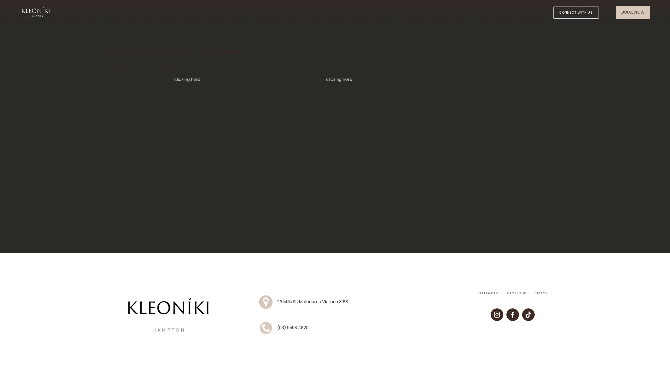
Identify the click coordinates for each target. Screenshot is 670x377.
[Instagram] (497, 314)
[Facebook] (512, 314)
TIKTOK (541, 293)
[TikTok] (528, 314)
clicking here (187, 79)
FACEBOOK (517, 293)
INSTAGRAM (488, 293)
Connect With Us (576, 12)
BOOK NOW (632, 12)
